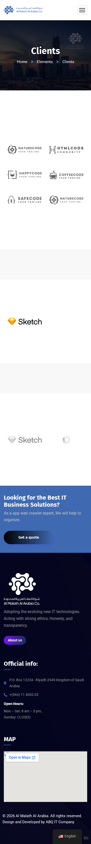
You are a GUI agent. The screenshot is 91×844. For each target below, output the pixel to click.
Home (22, 62)
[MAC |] (23, 10)
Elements (45, 62)
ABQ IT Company (60, 822)
